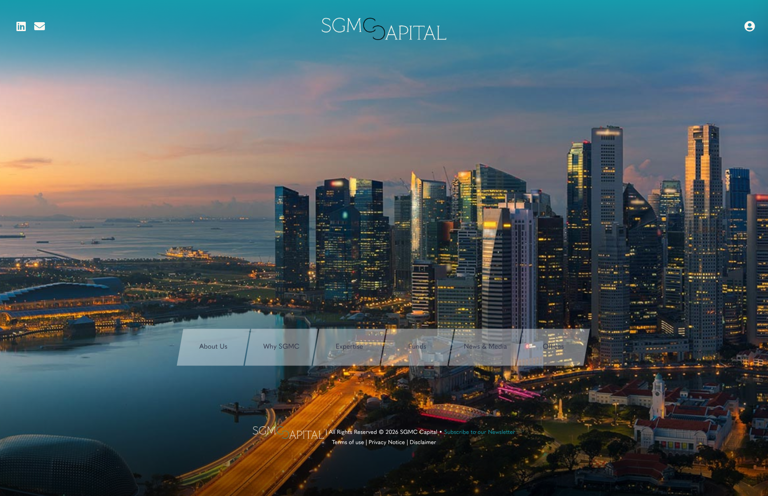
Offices (553, 346)
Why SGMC (281, 346)
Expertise (349, 346)
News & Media (485, 346)
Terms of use (348, 443)
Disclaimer (423, 443)
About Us (213, 346)
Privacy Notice (387, 443)
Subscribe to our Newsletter (479, 433)
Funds (417, 346)
